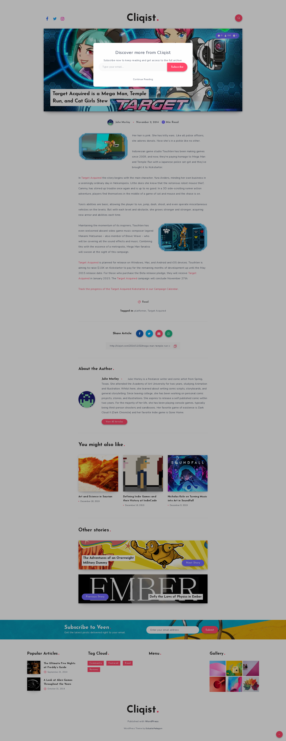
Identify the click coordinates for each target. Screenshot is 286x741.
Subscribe (177, 67)
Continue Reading (143, 79)
